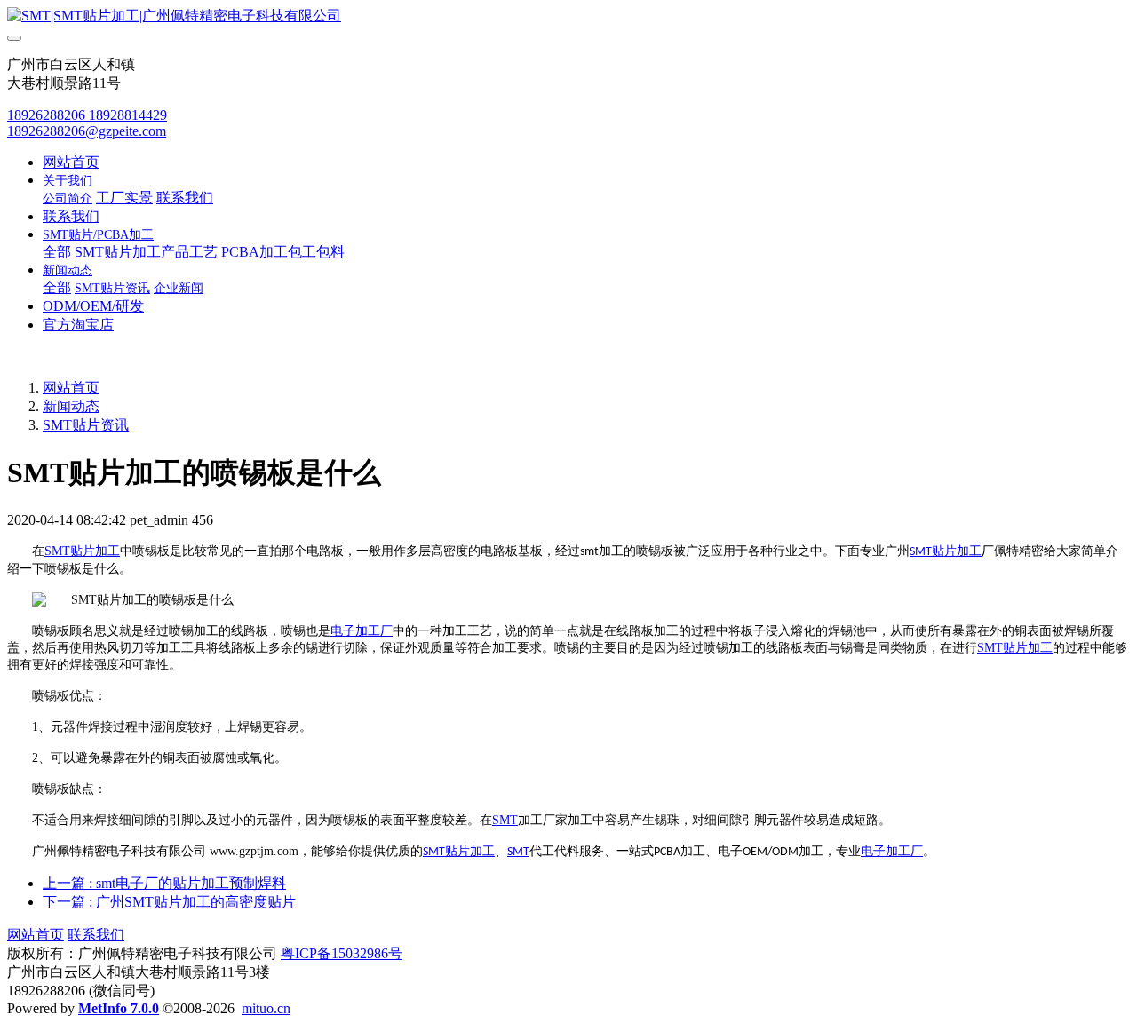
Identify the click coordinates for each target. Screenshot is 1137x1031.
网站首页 (71, 162)
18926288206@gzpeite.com (86, 131)
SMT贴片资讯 (86, 424)
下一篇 (169, 901)
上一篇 (164, 883)
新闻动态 (71, 406)
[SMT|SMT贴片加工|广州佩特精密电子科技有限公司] (568, 16)
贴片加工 (95, 551)
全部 (57, 251)
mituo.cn (266, 1008)
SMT (57, 551)
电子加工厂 (361, 631)
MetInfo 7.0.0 (118, 1008)
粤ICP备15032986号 (341, 953)
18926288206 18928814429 (87, 115)
